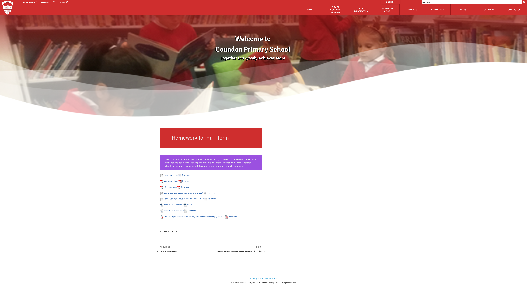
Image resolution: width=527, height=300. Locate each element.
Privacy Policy (256, 278)
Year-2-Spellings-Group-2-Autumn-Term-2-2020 (184, 199)
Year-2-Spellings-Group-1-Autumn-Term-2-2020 (184, 193)
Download (186, 175)
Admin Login (46, 2)
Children (489, 10)
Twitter (62, 2)
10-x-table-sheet (170, 187)
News (463, 10)
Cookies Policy (270, 278)
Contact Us (514, 10)
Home (310, 10)
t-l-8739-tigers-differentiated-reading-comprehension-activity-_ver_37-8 (194, 217)
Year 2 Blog (170, 231)
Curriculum (437, 10)
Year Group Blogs (386, 9)
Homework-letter (171, 175)
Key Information (361, 9)
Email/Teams (28, 2)
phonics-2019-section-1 (173, 205)
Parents (412, 10)
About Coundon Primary (335, 10)
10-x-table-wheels (171, 181)
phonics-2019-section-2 (174, 211)
